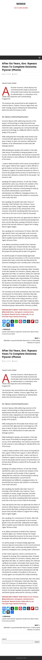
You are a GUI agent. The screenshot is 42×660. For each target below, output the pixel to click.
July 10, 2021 (7, 74)
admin (16, 74)
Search (4, 639)
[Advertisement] (21, 34)
